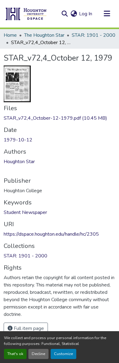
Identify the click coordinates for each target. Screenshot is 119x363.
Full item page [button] (28, 328)
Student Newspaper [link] (25, 212)
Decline (38, 354)
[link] (59, 118)
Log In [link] (85, 13)
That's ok (15, 354)
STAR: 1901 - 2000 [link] (93, 35)
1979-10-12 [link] (18, 140)
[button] (26, 13)
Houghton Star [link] (19, 161)
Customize (63, 354)
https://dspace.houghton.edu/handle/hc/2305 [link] (51, 234)
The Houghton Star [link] (44, 35)
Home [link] (10, 35)
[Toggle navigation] (106, 14)
